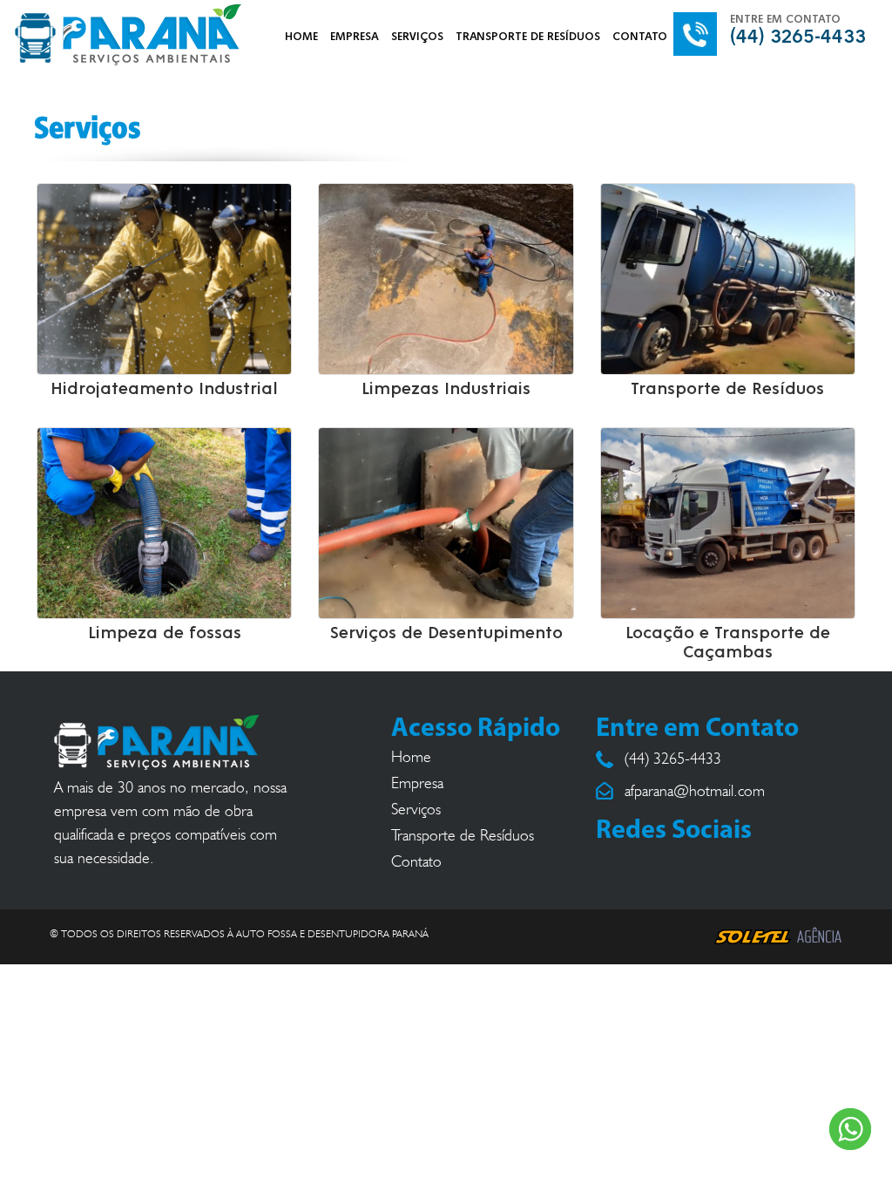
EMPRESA (354, 37)
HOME (301, 37)
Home (411, 756)
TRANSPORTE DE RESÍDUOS (528, 37)
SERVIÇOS (417, 37)
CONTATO (639, 37)
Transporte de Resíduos (462, 835)
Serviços (416, 809)
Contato (416, 861)
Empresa (417, 783)
